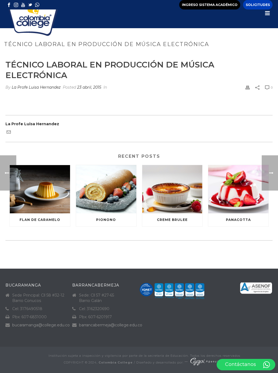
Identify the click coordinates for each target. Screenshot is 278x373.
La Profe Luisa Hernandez (36, 87)
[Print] (247, 87)
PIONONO (106, 220)
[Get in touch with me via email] (9, 132)
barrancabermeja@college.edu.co (110, 325)
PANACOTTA (238, 220)
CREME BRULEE (172, 220)
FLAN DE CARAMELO (40, 220)
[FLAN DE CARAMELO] (40, 189)
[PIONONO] (106, 189)
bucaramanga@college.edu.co (41, 325)
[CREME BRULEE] (172, 189)
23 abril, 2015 (89, 87)
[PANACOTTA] (238, 189)
